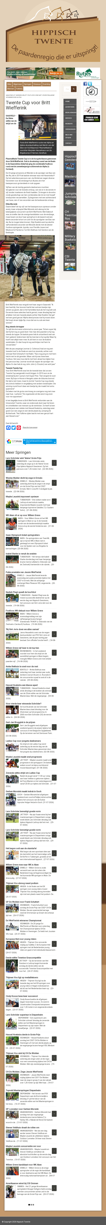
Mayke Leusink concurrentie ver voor (23, 1146)
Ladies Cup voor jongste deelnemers (23, 741)
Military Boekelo (70, 237)
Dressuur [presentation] (37, 84)
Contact (68, 143)
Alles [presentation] (9, 84)
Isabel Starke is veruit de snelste (21, 553)
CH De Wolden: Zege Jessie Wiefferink (24, 1072)
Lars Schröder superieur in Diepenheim (24, 1015)
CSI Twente (70, 258)
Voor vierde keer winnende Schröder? (23, 703)
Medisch (68, 118)
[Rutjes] (53, 73)
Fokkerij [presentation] (19, 89)
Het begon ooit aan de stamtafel (21, 848)
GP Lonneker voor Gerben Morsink (22, 1109)
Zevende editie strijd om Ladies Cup (23, 773)
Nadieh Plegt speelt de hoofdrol (21, 592)
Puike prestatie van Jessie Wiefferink (23, 572)
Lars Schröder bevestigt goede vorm (23, 811)
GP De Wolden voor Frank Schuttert (22, 902)
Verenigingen (70, 129)
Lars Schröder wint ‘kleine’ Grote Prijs (23, 458)
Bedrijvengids (70, 112)
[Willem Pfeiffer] (92, 110)
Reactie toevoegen (30, 427)
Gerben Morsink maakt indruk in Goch (23, 791)
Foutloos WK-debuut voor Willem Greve (24, 610)
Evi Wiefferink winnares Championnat (24, 920)
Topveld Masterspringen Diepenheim (23, 1090)
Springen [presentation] (27, 84)
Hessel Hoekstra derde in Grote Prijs (23, 1034)
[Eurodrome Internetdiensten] (31, 442)
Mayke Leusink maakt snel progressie (24, 757)
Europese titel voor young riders (21, 939)
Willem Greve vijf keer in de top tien (22, 648)
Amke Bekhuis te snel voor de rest (22, 666)
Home (67, 101)
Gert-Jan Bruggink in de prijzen (20, 722)
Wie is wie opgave (68, 136)
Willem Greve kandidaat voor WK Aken (24, 1164)
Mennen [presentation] (10, 89)
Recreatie (69, 124)
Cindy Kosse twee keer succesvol (22, 996)
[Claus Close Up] (92, 91)
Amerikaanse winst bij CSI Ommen (22, 1183)
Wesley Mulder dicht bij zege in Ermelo (24, 478)
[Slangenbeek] (92, 118)
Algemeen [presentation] (17, 84)
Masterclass (73, 176)
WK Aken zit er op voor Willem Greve (23, 515)
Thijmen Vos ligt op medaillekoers (22, 977)
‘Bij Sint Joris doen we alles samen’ (22, 629)
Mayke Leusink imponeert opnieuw (22, 496)
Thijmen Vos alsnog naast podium (22, 883)
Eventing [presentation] (46, 84)
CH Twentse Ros (71, 215)
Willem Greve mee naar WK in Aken (22, 864)
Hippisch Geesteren (72, 158)
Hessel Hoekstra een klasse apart (22, 685)
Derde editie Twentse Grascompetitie (23, 957)
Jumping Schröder (71, 195)
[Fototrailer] (92, 101)
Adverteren (69, 107)
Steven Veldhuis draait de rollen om (22, 1127)
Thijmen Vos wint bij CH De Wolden (22, 1053)
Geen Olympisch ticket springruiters (23, 535)
